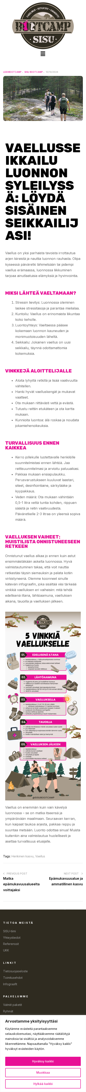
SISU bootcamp (33, 72)
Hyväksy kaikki (43, 1061)
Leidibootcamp (12, 72)
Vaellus (40, 856)
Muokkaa (43, 1072)
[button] (43, 53)
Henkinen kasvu (22, 856)
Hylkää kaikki (43, 1084)
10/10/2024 (52, 72)
